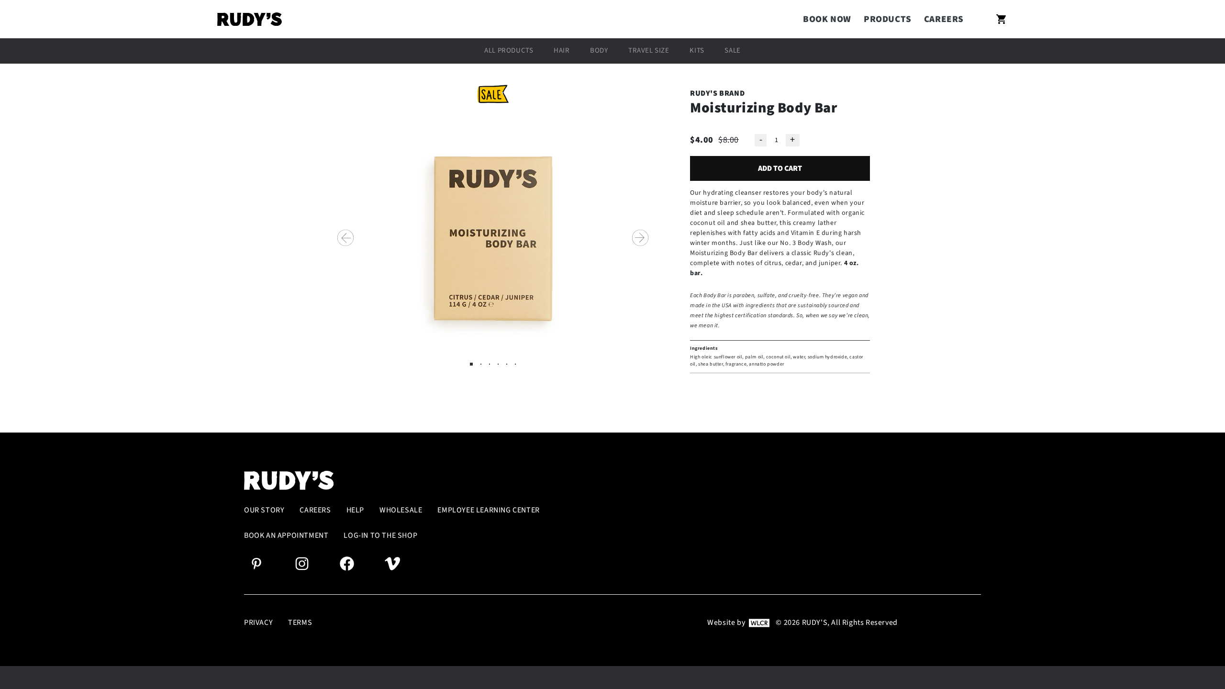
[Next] (640, 238)
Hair (561, 50)
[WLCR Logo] (759, 622)
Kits (697, 50)
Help (355, 510)
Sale (732, 50)
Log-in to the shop (380, 536)
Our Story (264, 510)
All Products (508, 50)
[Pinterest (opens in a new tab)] (256, 563)
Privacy (258, 623)
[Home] (249, 19)
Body (599, 50)
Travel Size (648, 50)
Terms (300, 623)
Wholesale (400, 510)
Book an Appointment (286, 536)
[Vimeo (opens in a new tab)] (392, 563)
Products (888, 19)
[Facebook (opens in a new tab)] (346, 563)
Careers (944, 19)
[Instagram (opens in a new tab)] (302, 563)
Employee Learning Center (488, 510)
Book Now (827, 19)
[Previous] (345, 238)
